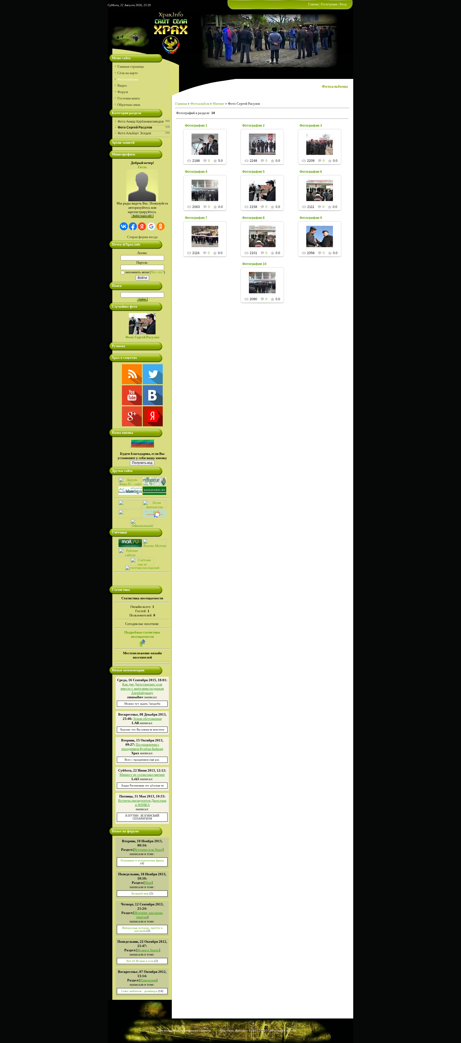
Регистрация (329, 4)
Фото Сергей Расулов (135, 127)
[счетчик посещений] (142, 568)
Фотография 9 (311, 218)
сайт (215, 1030)
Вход (343, 4)
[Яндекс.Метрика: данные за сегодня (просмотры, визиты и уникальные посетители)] (154, 543)
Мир (148, 883)
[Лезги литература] (154, 507)
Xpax (207, 148)
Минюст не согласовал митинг (142, 775)
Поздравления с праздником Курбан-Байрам (142, 747)
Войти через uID (142, 216)
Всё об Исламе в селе (139, 961)
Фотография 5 (253, 172)
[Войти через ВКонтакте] (124, 226)
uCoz (300, 1030)
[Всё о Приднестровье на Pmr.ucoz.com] (130, 517)
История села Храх (148, 850)
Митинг (218, 104)
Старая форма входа (142, 237)
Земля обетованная (147, 719)
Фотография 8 (253, 218)
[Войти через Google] (151, 226)
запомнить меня (137, 272)
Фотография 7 (196, 218)
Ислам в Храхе (148, 950)
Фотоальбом (199, 104)
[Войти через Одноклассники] (161, 226)
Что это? (157, 272)
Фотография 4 (196, 172)
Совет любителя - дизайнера (139, 991)
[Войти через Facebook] (133, 226)
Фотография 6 (311, 172)
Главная (313, 4)
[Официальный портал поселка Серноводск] (142, 526)
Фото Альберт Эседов (134, 133)
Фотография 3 (311, 125)
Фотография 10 (254, 264)
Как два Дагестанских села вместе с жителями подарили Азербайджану (142, 688)
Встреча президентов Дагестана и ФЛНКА (142, 803)
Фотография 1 (196, 125)
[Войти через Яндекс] (142, 226)
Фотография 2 (253, 125)
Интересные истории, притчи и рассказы (142, 929)
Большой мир (140, 893)
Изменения (148, 980)
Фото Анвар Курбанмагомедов (141, 121)
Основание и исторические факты (142, 860)
